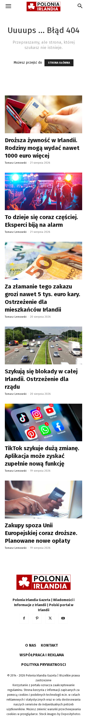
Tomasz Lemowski (16, 162)
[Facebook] (24, 618)
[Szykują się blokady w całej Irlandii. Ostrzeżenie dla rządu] (43, 345)
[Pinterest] (37, 618)
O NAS (30, 645)
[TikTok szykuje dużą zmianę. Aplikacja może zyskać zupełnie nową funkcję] (43, 423)
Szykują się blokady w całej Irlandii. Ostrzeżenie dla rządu (41, 379)
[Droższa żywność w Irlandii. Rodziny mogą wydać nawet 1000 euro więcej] (43, 114)
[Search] (80, 6)
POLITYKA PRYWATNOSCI (43, 664)
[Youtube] (63, 618)
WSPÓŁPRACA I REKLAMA (42, 655)
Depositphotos (70, 714)
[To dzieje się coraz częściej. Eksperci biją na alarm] (43, 191)
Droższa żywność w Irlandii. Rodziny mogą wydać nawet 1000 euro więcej (42, 148)
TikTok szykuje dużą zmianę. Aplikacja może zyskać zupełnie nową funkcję (42, 456)
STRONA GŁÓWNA (59, 62)
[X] (50, 618)
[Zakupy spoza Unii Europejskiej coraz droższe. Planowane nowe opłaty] (43, 499)
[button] (8, 6)
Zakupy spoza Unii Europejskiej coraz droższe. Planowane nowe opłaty (41, 533)
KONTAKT (49, 645)
